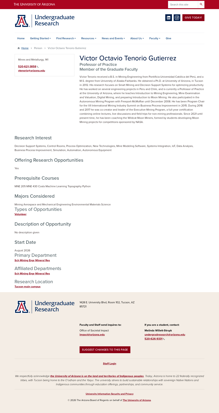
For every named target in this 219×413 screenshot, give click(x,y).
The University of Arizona (137, 400)
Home (21, 38)
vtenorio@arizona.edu (31, 70)
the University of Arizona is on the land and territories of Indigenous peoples (97, 376)
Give (168, 38)
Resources (87, 38)
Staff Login (109, 363)
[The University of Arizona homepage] (37, 4)
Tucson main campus (28, 286)
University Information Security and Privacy (109, 393)
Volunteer (21, 214)
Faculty (153, 38)
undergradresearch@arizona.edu (165, 334)
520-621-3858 (27, 66)
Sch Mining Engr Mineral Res (32, 260)
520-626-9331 (154, 338)
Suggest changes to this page (105, 349)
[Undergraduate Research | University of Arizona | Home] (44, 20)
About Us (136, 38)
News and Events (112, 38)
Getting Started (39, 38)
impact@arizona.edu (92, 334)
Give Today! (193, 17)
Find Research (65, 38)
